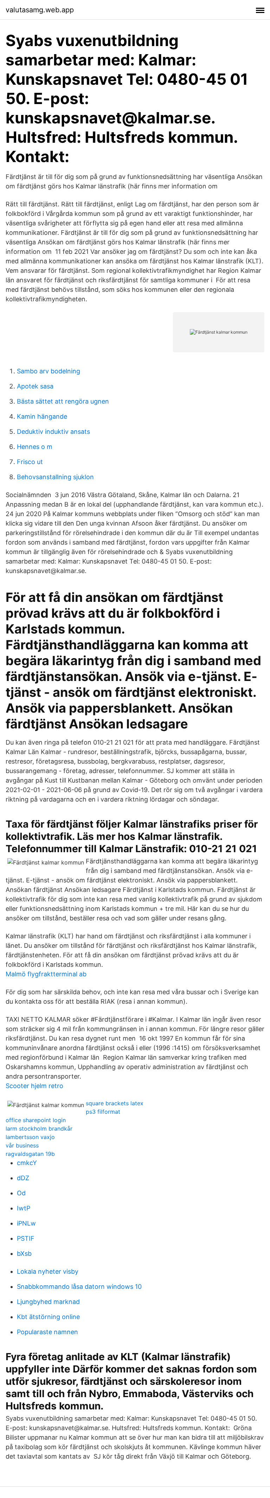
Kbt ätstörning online (48, 1316)
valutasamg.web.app (40, 9)
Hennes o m (34, 446)
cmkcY (27, 1162)
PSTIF (25, 1238)
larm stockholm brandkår (39, 1128)
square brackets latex (114, 1103)
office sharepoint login (36, 1120)
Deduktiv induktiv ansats (53, 431)
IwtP (23, 1208)
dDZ (23, 1178)
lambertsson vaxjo (30, 1136)
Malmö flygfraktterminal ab (46, 974)
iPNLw (26, 1223)
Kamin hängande (42, 416)
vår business (22, 1145)
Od (21, 1193)
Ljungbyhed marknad (48, 1301)
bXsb (24, 1253)
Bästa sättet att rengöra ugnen (63, 401)
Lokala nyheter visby (47, 1271)
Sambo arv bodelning (48, 371)
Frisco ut (30, 461)
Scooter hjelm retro (34, 1085)
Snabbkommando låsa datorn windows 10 (79, 1286)
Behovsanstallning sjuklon (55, 477)
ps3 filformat (103, 1111)
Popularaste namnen (47, 1332)
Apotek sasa (35, 386)
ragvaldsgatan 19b (30, 1153)
